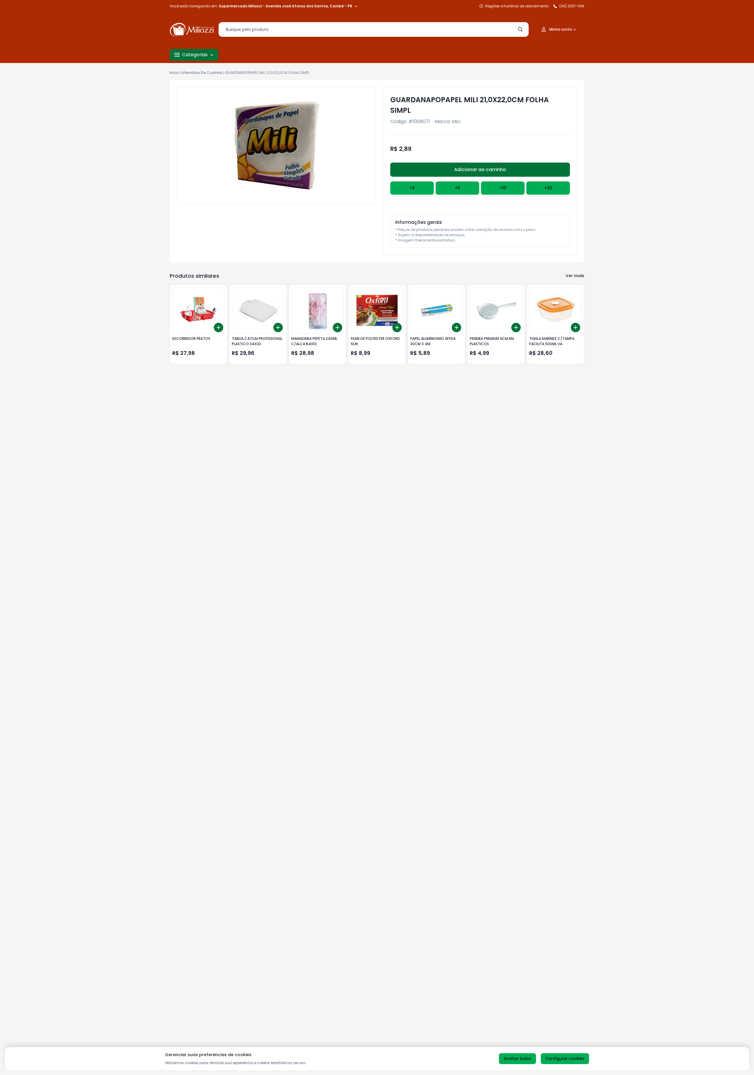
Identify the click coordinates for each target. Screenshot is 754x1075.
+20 (548, 188)
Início (174, 72)
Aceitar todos (517, 1058)
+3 (412, 188)
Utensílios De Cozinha (202, 72)
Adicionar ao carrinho (480, 169)
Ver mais (575, 276)
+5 (457, 188)
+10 (503, 188)
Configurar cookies (564, 1058)
